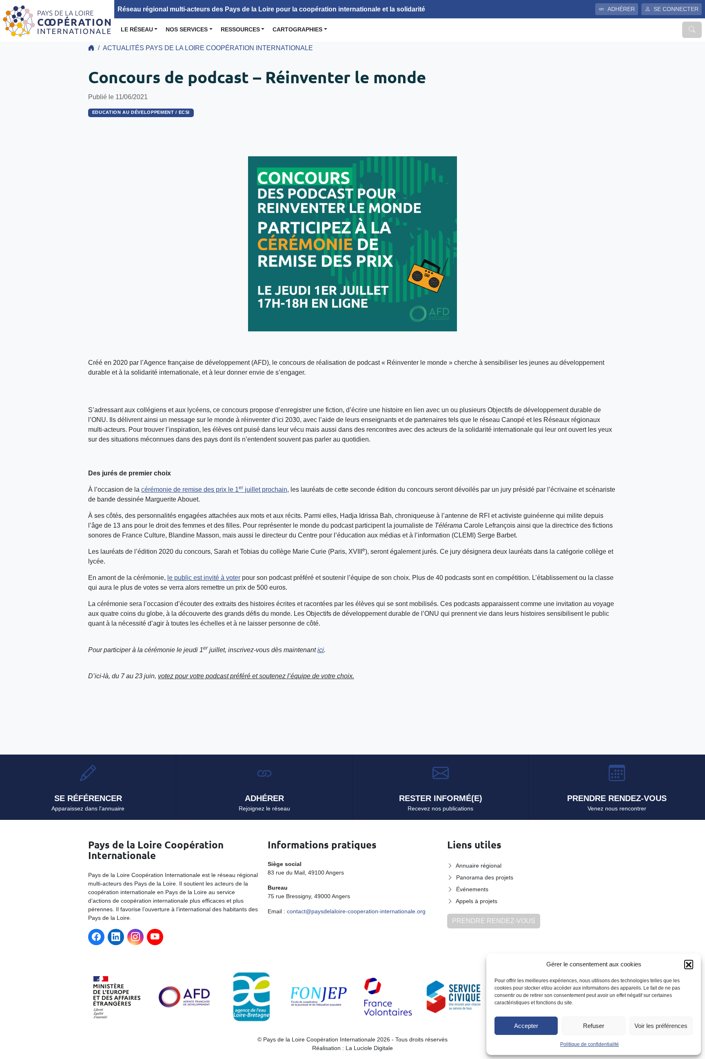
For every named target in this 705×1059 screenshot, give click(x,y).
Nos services (187, 30)
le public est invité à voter (203, 577)
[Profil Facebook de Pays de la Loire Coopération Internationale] (96, 937)
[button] (689, 964)
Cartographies (297, 30)
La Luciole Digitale (369, 1048)
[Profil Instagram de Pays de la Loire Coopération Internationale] (135, 937)
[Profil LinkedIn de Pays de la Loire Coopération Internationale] (116, 937)
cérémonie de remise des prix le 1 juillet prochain (214, 489)
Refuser (593, 1025)
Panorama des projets (484, 877)
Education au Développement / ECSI (141, 112)
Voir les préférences (660, 1025)
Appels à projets (476, 901)
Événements (472, 889)
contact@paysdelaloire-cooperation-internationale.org (356, 911)
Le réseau (137, 30)
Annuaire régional (478, 865)
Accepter (526, 1025)
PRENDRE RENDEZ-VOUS (493, 920)
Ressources (240, 30)
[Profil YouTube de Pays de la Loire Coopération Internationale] (155, 937)
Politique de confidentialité (589, 1044)
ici (320, 649)
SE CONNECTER (676, 9)
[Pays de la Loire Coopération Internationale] (57, 20)
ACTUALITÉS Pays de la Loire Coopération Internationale (208, 47)
